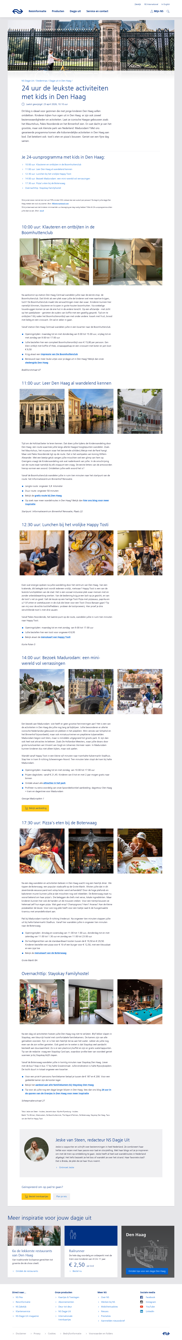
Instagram (151, 1302)
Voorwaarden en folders (101, 1333)
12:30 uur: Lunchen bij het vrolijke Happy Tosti (48, 174)
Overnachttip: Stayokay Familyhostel (43, 188)
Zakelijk (138, 4)
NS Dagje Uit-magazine (27, 1316)
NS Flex (19, 1297)
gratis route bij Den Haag (48, 495)
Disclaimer (21, 1333)
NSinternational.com (60, 204)
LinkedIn (150, 1311)
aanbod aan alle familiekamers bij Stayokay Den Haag (64, 1085)
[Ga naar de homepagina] (166, 1333)
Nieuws (104, 1311)
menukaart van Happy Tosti (56, 637)
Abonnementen (66, 1302)
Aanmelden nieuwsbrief (113, 1321)
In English (166, 4)
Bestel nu (77, 1271)
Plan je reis (61, 1196)
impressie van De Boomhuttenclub (59, 354)
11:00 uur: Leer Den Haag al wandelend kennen (48, 169)
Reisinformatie (23, 1302)
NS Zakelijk (21, 1306)
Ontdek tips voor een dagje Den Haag (147, 1271)
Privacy (37, 1333)
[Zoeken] (168, 11)
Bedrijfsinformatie (72, 1333)
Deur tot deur (65, 1306)
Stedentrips (41, 81)
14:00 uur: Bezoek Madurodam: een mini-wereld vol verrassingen (57, 178)
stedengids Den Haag (36, 362)
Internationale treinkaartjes (65, 1318)
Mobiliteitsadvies (109, 1306)
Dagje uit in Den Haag (60, 81)
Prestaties (106, 1316)
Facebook (150, 1297)
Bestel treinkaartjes (38, 1196)
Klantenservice (23, 1311)
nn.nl (42, 211)
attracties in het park (54, 783)
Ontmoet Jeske (66, 1167)
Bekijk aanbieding (37, 808)
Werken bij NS (108, 1302)
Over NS (105, 1297)
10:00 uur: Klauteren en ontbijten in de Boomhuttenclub (53, 164)
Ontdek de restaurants (27, 1271)
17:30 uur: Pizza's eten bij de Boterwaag (45, 183)
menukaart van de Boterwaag (50, 953)
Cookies (52, 1333)
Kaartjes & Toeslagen (68, 1297)
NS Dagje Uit (28, 81)
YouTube (150, 1306)
